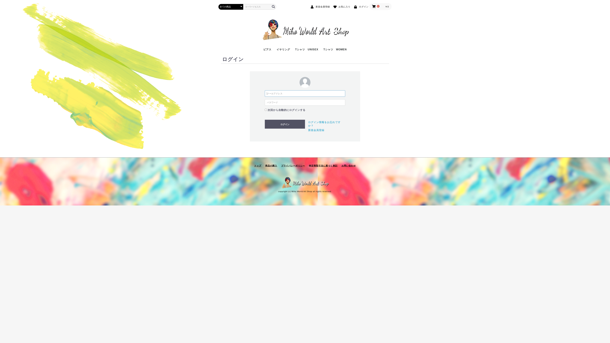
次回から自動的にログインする (286, 110)
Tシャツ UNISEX (306, 49)
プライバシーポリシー (293, 165)
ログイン (285, 124)
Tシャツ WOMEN (335, 49)
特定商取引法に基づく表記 (323, 165)
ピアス (267, 49)
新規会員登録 (316, 130)
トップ (257, 165)
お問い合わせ (349, 165)
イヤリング (283, 49)
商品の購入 (271, 165)
